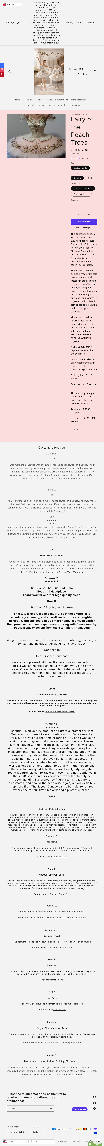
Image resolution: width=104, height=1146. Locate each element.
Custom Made (80, 168)
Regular (77, 178)
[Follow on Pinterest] (2, 74)
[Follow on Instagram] (2, 70)
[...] (28, 572)
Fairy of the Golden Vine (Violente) (64, 572)
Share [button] (76, 429)
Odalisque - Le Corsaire (60, 947)
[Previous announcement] (31, 22)
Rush (90, 178)
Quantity (74, 200)
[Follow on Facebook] (2, 65)
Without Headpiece (83, 188)
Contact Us (95, 1144)
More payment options (84, 228)
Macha (59, 980)
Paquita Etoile (74, 1074)
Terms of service (90, 1141)
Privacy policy (76, 1141)
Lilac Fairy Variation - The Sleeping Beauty (59, 1042)
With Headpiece (81, 194)
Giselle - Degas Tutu (59, 894)
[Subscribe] (51, 1108)
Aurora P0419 (60, 856)
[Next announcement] (62, 22)
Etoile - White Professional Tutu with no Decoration (60, 917)
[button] (9, 71)
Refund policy (63, 1141)
